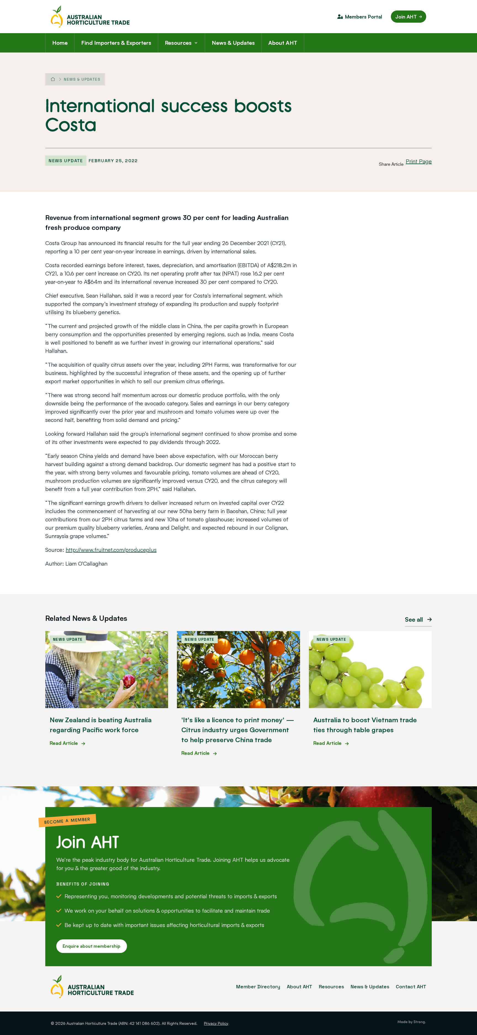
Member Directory (258, 986)
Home (60, 42)
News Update (66, 161)
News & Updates (233, 42)
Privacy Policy (216, 1023)
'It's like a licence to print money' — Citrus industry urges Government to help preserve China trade (237, 730)
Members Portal (363, 17)
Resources (178, 42)
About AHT (282, 42)
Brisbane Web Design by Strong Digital (411, 1022)
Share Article (391, 164)
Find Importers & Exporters (116, 42)
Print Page (419, 161)
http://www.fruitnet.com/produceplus (111, 549)
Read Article (64, 743)
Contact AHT (411, 986)
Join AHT (406, 17)
